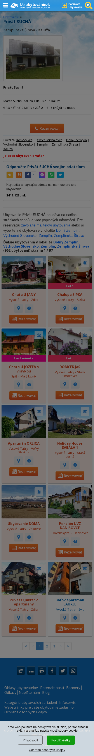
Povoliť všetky (60, 740)
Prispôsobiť (30, 740)
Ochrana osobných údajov (47, 750)
